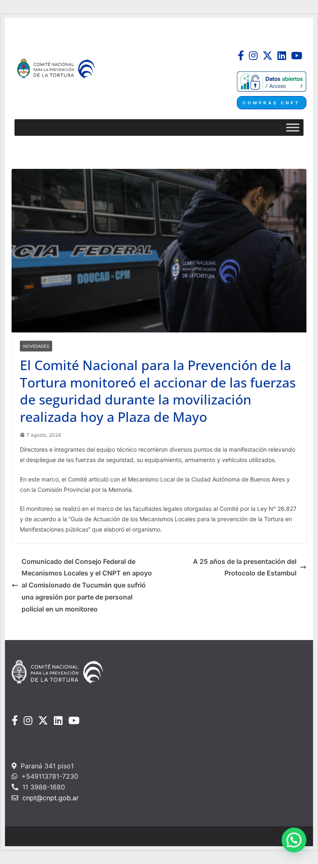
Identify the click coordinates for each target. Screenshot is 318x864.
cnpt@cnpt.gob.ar (49, 798)
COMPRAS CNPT (271, 102)
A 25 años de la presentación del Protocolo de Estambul (244, 567)
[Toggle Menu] (292, 127)
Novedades (36, 346)
